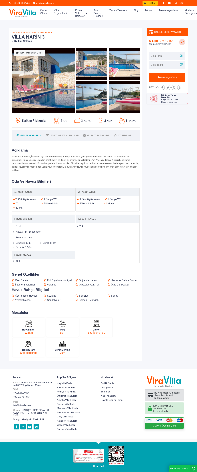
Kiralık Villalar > (31, 32)
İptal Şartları (107, 387)
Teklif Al (151, 3)
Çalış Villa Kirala (65, 416)
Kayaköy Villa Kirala (67, 420)
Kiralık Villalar (44, 11)
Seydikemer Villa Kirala (68, 412)
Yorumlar (105, 391)
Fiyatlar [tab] (64, 135)
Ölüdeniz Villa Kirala (67, 395)
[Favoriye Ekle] (182, 42)
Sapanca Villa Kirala (67, 429)
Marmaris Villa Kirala (67, 408)
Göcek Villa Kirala (66, 425)
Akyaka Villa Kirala (66, 400)
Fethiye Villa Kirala (66, 391)
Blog (136, 10)
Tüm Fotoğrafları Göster (31, 52)
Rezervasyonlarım (168, 10)
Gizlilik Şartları (108, 383)
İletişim (148, 10)
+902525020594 (21, 392)
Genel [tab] (31, 135)
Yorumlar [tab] (125, 135)
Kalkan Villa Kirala (66, 387)
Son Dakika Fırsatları (98, 13)
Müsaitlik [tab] (98, 135)
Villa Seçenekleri (60, 11)
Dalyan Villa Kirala (66, 404)
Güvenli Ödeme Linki (164, 425)
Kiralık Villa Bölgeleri (80, 13)
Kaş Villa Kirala (64, 383)
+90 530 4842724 (21, 397)
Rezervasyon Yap (167, 77)
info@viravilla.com (22, 405)
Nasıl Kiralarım (108, 395)
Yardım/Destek (117, 10)
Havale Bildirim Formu (112, 400)
